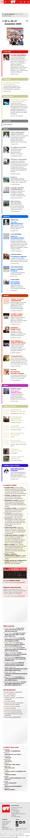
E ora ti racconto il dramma (12, 706)
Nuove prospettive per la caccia (17, 434)
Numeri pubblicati (10, 14)
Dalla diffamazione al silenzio (17, 469)
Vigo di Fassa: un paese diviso (16, 202)
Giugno (10, 773)
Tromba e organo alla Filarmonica (16, 315)
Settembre (10, 767)
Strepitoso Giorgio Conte (15, 328)
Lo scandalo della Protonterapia (17, 426)
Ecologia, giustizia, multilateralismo (17, 188)
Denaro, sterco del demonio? (13, 717)
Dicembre (8, 757)
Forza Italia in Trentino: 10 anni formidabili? (18, 100)
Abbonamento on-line (7, 829)
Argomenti (4, 824)
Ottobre (12, 763)
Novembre (8, 760)
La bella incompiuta (10, 708)
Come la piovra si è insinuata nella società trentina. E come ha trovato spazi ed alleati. (14, 514)
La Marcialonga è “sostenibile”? (13, 692)
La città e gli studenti (18, 55)
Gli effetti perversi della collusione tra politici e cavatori (15, 556)
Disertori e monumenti (18, 159)
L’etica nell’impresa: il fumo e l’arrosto (17, 133)
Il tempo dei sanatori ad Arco (13, 710)
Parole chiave (5, 823)
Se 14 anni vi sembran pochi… (16, 392)
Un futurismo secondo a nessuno (17, 372)
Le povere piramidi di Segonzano (17, 457)
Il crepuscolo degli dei (18, 256)
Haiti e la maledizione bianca (17, 237)
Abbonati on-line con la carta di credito (15, 595)
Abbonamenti (5, 827)
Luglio (15, 770)
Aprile (10, 782)
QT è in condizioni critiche (11, 580)
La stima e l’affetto (10, 695)
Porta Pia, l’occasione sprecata (13, 712)
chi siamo (13, 815)
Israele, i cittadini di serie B (16, 270)
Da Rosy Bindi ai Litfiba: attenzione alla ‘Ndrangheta (15, 562)
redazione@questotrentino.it (18, 813)
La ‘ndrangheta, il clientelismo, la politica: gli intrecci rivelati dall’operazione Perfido (15, 509)
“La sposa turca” (16, 356)
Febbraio (12, 750)
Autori (3, 826)
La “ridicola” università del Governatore (11, 83)
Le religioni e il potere (18, 147)
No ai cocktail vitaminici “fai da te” (17, 441)
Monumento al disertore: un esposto (18, 410)
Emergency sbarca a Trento (16, 450)
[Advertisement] (15, 611)
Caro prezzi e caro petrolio (15, 282)
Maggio (15, 778)
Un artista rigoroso (10, 701)
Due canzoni (7, 124)
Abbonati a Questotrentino (12, 587)
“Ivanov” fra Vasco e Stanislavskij (17, 300)
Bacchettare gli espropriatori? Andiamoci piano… (17, 418)
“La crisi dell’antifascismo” (16, 223)
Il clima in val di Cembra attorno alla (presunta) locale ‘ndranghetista (15, 497)
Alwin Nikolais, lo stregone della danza (18, 342)
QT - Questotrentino (10, 694)
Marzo (13, 785)
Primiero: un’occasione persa (17, 178)
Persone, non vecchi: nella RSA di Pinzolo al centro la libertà (14, 703)
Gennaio (13, 753)
